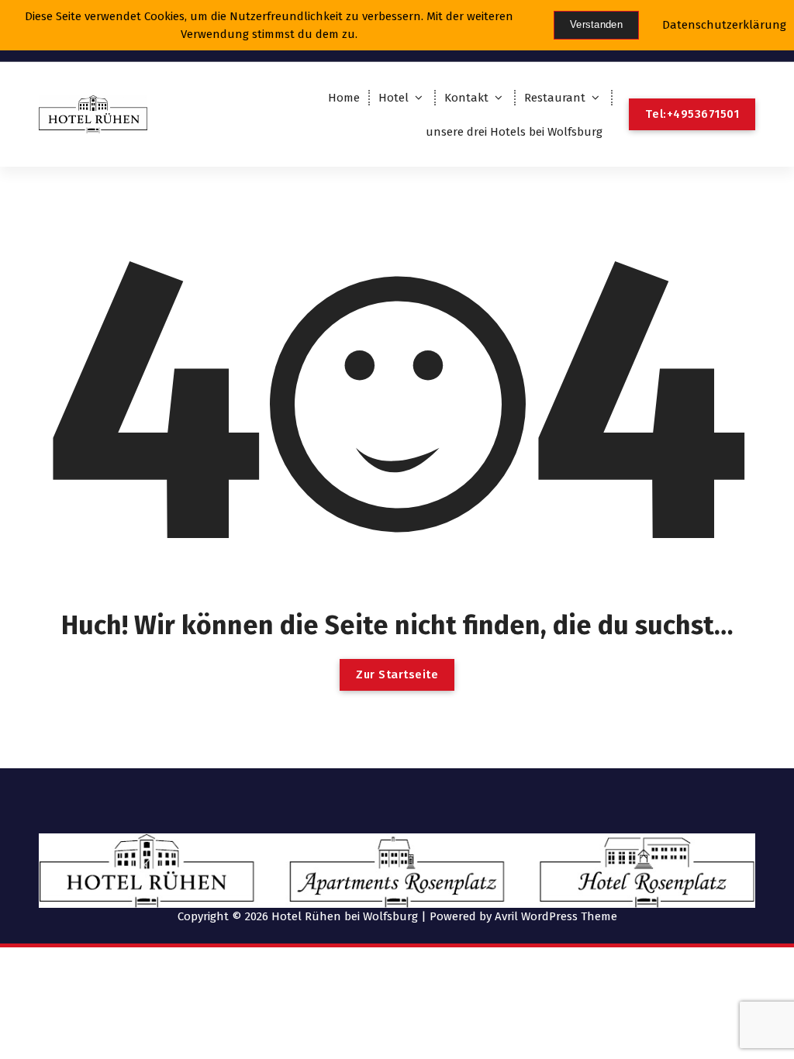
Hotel (393, 98)
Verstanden (596, 24)
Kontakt (466, 98)
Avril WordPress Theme (556, 916)
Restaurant (554, 98)
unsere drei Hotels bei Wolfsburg (514, 132)
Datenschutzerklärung (724, 25)
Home (344, 98)
